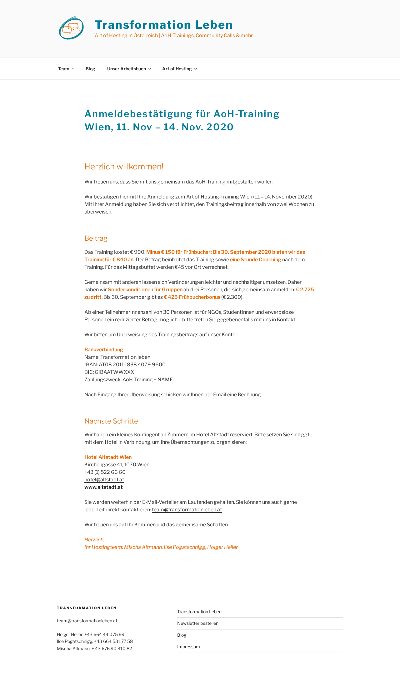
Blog (90, 68)
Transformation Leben (164, 25)
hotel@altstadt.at (104, 480)
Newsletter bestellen (197, 623)
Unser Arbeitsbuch (126, 68)
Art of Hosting (177, 68)
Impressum (188, 646)
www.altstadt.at (103, 487)
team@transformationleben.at (187, 510)
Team (63, 68)
